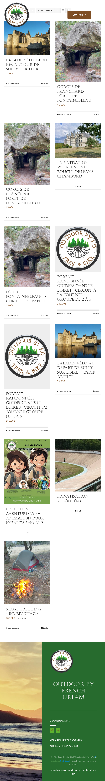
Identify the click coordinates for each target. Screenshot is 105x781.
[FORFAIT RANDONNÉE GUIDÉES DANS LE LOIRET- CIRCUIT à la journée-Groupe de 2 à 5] (78, 249)
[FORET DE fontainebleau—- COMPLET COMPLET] (27, 256)
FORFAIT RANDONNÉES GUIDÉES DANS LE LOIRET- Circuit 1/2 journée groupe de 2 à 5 (26, 405)
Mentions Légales (59, 770)
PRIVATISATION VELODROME (72, 498)
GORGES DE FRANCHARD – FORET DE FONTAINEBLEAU (74, 94)
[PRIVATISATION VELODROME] (78, 465)
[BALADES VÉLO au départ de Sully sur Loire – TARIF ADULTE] (78, 341)
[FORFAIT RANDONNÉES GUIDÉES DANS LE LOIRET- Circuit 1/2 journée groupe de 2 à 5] (27, 356)
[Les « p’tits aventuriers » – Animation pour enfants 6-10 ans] (27, 471)
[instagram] (58, 730)
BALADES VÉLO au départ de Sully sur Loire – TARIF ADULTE (76, 370)
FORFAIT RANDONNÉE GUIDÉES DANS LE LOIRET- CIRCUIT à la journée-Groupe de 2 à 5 (76, 288)
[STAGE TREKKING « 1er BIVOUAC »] (27, 572)
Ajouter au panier (14, 83)
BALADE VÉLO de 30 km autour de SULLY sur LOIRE (26, 64)
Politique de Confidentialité (81, 770)
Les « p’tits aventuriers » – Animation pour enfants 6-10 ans (25, 516)
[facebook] (52, 730)
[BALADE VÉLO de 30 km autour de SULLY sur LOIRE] (27, 38)
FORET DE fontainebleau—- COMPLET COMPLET (26, 296)
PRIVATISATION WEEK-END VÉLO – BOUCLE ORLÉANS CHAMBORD (76, 169)
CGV (74, 774)
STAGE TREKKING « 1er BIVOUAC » (23, 611)
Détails (45, 83)
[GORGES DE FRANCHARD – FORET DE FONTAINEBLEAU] (78, 51)
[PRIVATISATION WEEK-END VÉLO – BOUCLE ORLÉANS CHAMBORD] (78, 140)
